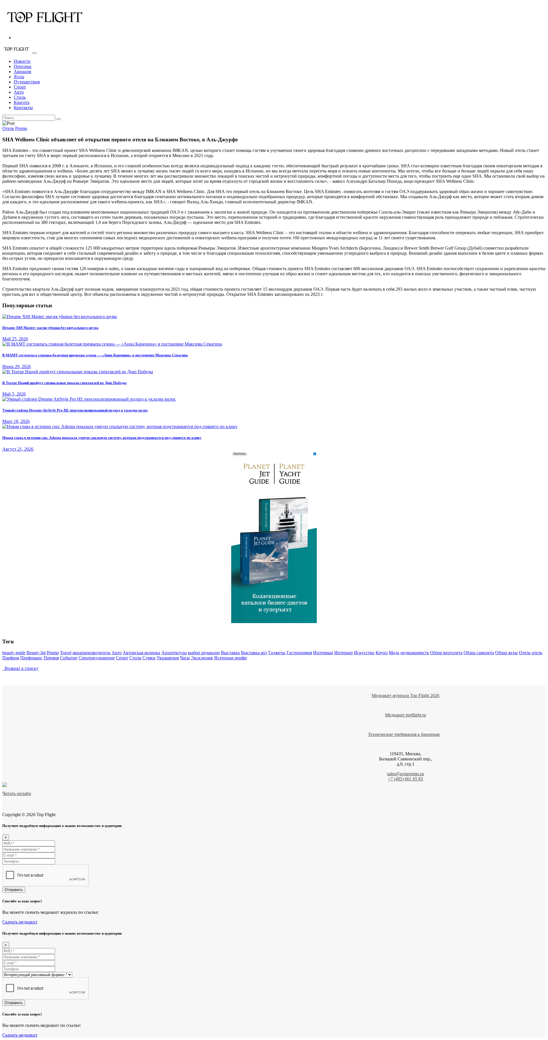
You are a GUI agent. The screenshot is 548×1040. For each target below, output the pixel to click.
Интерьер (343, 652)
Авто (19, 92)
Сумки (149, 657)
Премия (51, 657)
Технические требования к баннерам (404, 734)
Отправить (14, 890)
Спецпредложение (96, 657)
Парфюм (10, 657)
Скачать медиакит (19, 921)
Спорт (20, 87)
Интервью (323, 652)
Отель (8, 128)
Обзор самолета (479, 652)
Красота (21, 102)
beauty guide (13, 652)
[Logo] (45, 27)
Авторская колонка (141, 652)
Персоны (22, 66)
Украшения (168, 657)
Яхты (19, 76)
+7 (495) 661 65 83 (405, 778)
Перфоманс (31, 657)
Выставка (230, 652)
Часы (185, 657)
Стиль (20, 97)
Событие (68, 657)
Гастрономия (299, 652)
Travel (65, 652)
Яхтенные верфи (230, 657)
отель (537, 652)
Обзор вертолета (446, 652)
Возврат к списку (20, 668)
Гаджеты (276, 652)
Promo (21, 128)
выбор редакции (204, 652)
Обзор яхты (506, 652)
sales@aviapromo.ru (405, 773)
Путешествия (27, 81)
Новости (22, 61)
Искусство (364, 652)
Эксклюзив (202, 657)
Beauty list (36, 652)
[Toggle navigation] (34, 53)
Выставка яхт (254, 652)
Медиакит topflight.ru (405, 714)
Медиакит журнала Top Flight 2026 (405, 695)
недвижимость (414, 652)
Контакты (23, 107)
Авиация (22, 71)
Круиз (382, 652)
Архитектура (174, 652)
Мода (394, 652)
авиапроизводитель (91, 652)
